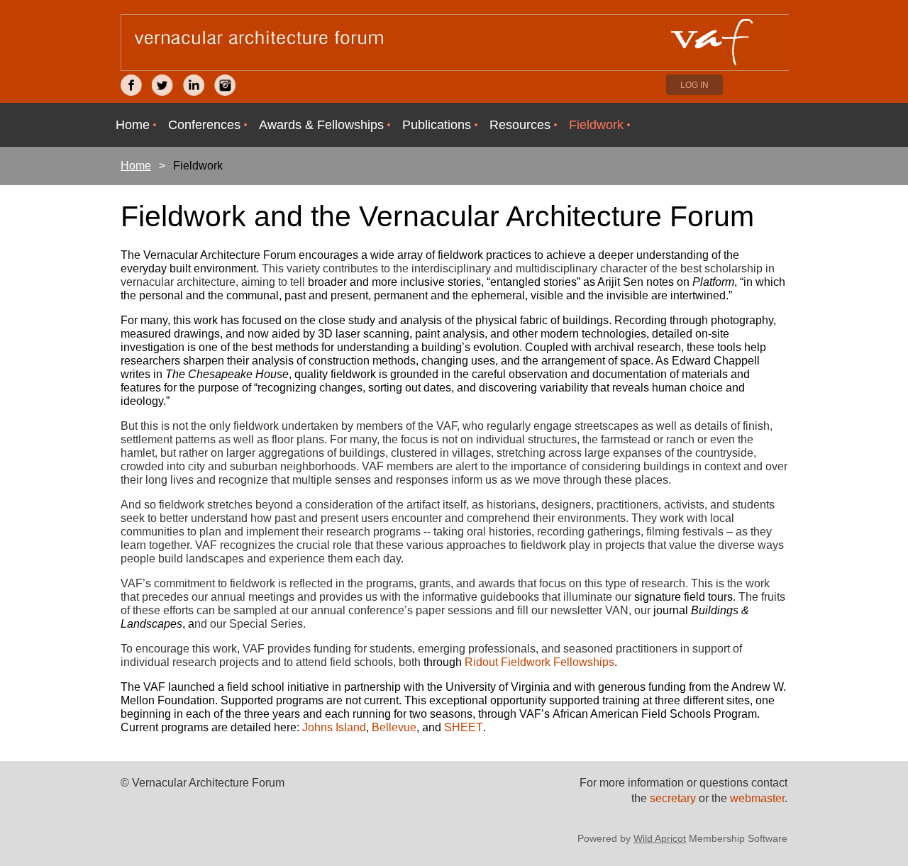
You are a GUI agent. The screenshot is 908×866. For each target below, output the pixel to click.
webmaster (757, 798)
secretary (674, 798)
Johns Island (334, 727)
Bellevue (394, 727)
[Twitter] (162, 85)
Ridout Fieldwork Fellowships (539, 662)
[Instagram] (225, 85)
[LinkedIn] (193, 85)
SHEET (463, 727)
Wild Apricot (659, 838)
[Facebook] (131, 85)
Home (136, 166)
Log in (694, 85)
